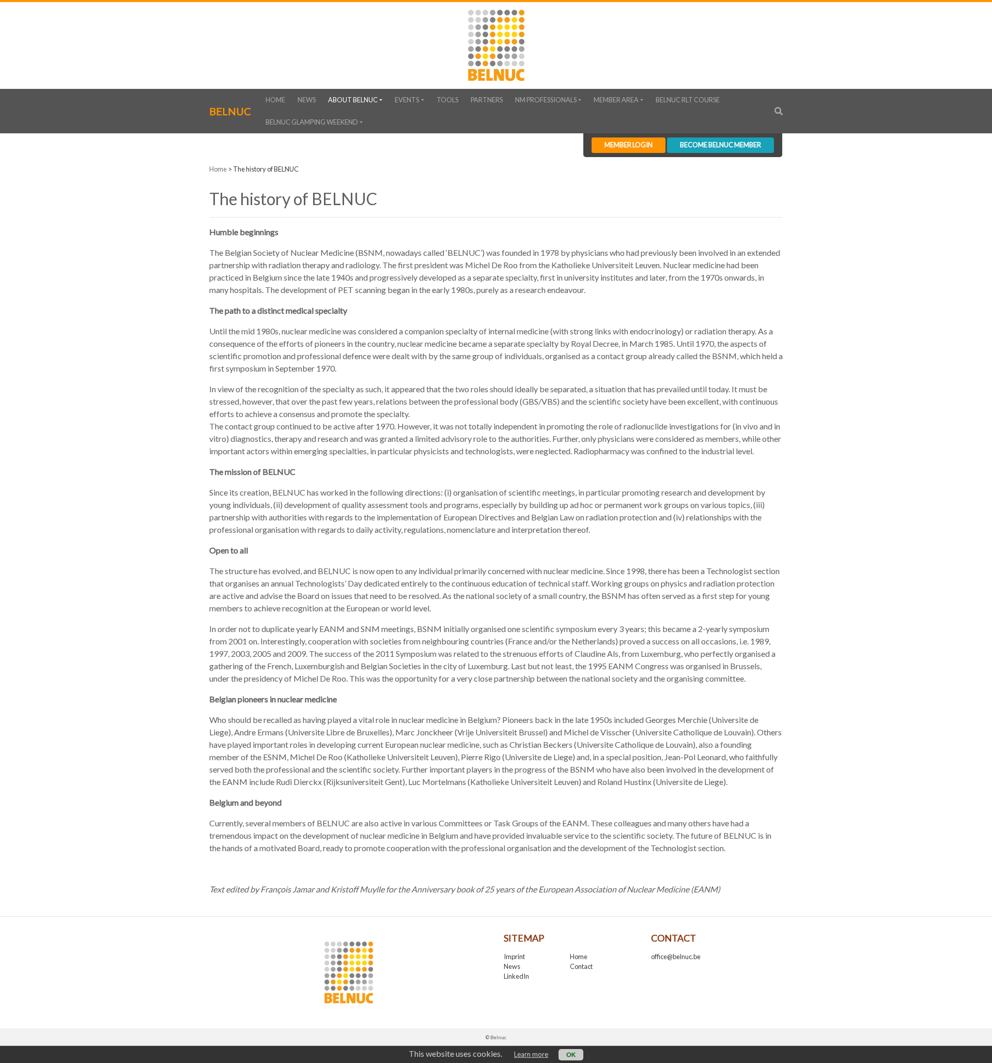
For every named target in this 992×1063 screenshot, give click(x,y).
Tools (447, 100)
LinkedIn (516, 976)
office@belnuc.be (676, 956)
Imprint (514, 956)
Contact (581, 966)
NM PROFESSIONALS (546, 100)
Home (275, 100)
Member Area (616, 100)
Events (407, 100)
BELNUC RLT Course (688, 100)
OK (571, 1054)
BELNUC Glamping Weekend (312, 122)
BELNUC (230, 111)
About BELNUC (353, 100)
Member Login (629, 145)
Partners (487, 100)
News (307, 100)
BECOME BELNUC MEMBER (720, 145)
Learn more (531, 1054)
